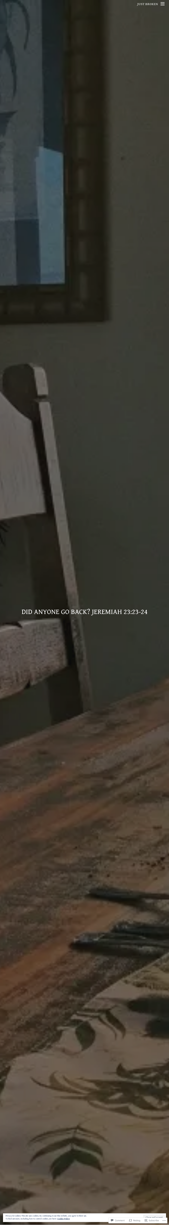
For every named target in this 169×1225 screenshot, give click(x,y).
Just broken (147, 4)
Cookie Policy (63, 1219)
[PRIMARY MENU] (163, 4)
